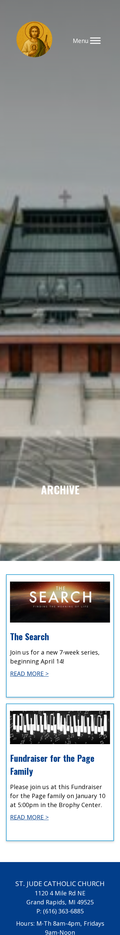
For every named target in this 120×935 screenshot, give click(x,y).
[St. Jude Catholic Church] (34, 40)
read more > (29, 674)
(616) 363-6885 (63, 911)
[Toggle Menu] (95, 40)
